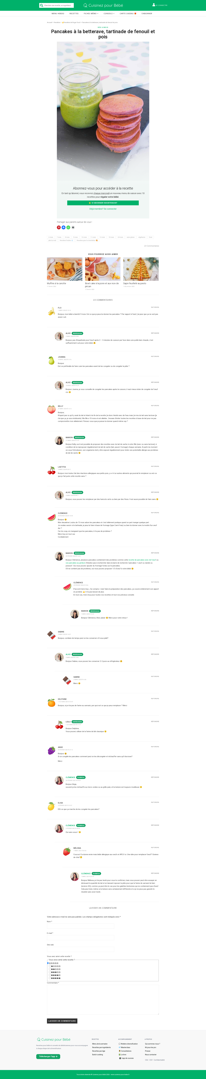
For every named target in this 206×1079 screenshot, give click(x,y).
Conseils (108, 13)
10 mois (84, 237)
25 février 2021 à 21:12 (65, 750)
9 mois (75, 237)
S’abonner (147, 13)
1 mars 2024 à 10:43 (87, 614)
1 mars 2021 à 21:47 (87, 876)
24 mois (120, 237)
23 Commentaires (151, 246)
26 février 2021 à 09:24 (73, 780)
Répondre (155, 307)
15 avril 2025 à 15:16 (64, 359)
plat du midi (52, 240)
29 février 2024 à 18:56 (80, 585)
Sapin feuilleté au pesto (134, 283)
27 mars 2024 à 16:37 (72, 440)
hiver (150, 237)
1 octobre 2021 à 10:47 (65, 702)
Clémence (70, 777)
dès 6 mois (103, 27)
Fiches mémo (90, 13)
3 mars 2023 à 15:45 (72, 657)
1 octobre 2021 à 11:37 (73, 724)
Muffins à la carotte (56, 283)
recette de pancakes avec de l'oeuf (142, 560)
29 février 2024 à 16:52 (73, 556)
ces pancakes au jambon (75, 563)
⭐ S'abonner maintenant (103, 203)
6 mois (51, 237)
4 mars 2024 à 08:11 (72, 495)
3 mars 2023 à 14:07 (64, 634)
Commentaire (53, 983)
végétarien (141, 237)
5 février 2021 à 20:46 (73, 828)
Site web (50, 945)
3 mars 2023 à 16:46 (79, 679)
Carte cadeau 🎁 (128, 13)
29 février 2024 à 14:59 (65, 516)
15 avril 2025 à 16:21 (72, 385)
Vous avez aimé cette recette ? (59, 956)
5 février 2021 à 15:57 (65, 805)
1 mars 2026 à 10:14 (64, 310)
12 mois (102, 237)
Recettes (74, 13)
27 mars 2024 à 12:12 (64, 409)
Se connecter (161, 5)
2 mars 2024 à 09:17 (64, 469)
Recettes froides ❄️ (66, 240)
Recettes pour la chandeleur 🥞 (87, 240)
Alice (68, 654)
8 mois (67, 237)
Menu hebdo (58, 13)
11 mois (93, 237)
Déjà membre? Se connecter (103, 209)
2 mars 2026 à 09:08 (72, 336)
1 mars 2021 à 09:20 (79, 850)
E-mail (50, 933)
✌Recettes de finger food (71, 22)
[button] (48, 1056)
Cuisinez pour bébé (103, 5)
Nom (49, 921)
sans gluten (131, 237)
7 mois (59, 237)
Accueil (49, 22)
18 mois (111, 237)
